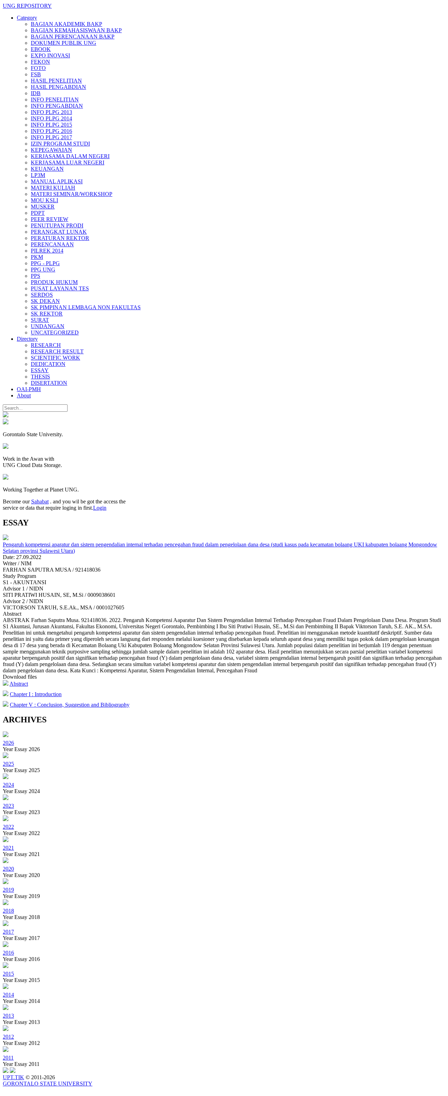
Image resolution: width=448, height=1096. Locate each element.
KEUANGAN (47, 169)
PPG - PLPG (45, 263)
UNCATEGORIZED (55, 332)
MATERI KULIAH (53, 188)
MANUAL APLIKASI (57, 181)
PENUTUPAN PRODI (57, 225)
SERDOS (42, 295)
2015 (8, 974)
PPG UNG (43, 270)
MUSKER (43, 207)
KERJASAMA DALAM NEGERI (70, 156)
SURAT (40, 320)
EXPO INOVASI (50, 55)
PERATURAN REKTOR (60, 238)
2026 (8, 743)
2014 (8, 995)
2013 (8, 1016)
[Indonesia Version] (5, 415)
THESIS (40, 377)
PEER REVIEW (49, 219)
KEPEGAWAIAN (51, 150)
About (24, 395)
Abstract (18, 684)
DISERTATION (49, 383)
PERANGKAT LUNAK (59, 232)
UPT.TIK (13, 1077)
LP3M (38, 175)
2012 (8, 1037)
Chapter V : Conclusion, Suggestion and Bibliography (70, 705)
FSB (36, 74)
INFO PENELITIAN (55, 99)
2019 (8, 890)
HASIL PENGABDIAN (58, 87)
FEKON (40, 62)
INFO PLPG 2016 (51, 131)
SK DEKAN (45, 301)
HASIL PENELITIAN (56, 81)
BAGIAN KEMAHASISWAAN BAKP (76, 30)
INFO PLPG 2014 (51, 118)
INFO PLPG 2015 (51, 125)
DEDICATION (48, 364)
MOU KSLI (44, 200)
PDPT (38, 213)
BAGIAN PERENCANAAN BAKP (72, 37)
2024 (8, 785)
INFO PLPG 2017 (51, 137)
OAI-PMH (29, 389)
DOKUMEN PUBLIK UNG (63, 43)
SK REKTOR (47, 314)
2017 (8, 932)
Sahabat (40, 501)
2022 (8, 827)
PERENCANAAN (52, 244)
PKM (37, 257)
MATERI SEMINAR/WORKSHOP (71, 194)
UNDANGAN (47, 326)
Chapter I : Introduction (36, 694)
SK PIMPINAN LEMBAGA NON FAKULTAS (86, 307)
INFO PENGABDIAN (57, 106)
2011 (8, 1058)
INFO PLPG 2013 (51, 112)
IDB (36, 93)
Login (99, 508)
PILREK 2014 (47, 251)
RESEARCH (46, 345)
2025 (8, 764)
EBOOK (41, 49)
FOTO (38, 68)
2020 (8, 869)
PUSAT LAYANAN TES (60, 288)
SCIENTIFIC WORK (55, 358)
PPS (35, 276)
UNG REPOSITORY (27, 6)
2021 (8, 848)
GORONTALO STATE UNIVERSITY (47, 1084)
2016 (8, 953)
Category (27, 18)
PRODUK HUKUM (54, 282)
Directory (27, 339)
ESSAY (40, 370)
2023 (8, 806)
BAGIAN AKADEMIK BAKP (66, 24)
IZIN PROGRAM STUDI (60, 144)
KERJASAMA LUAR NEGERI (67, 162)
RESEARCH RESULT (57, 351)
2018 (8, 911)
